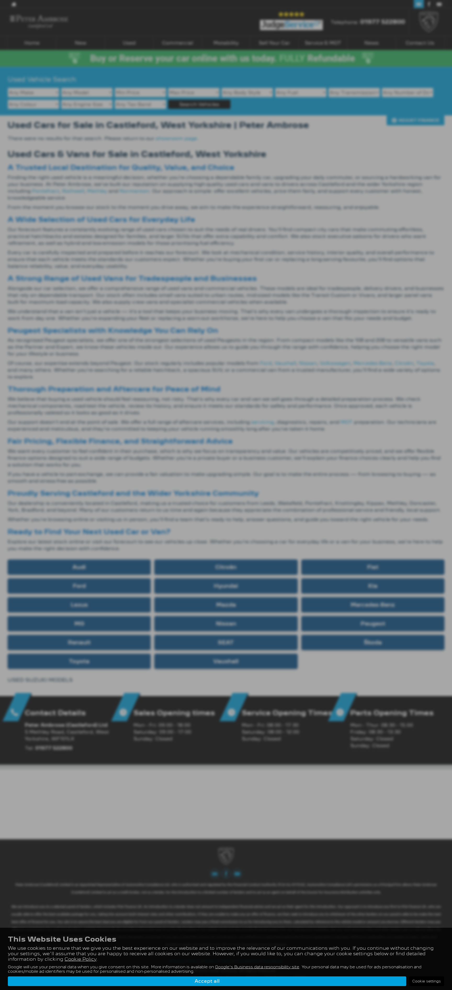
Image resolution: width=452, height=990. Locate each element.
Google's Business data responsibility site (257, 966)
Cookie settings (426, 981)
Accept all (207, 981)
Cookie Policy (81, 959)
